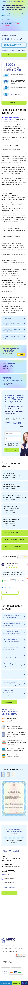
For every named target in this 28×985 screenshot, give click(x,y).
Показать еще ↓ (9, 702)
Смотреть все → (9, 598)
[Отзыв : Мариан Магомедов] (4, 581)
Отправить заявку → (14, 55)
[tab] (2, 587)
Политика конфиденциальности (11, 967)
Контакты (4, 951)
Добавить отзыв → (10, 593)
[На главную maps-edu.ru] (12, 940)
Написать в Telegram (10, 882)
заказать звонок (6, 874)
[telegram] (26, 983)
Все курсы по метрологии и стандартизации (12, 533)
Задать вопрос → (9, 893)
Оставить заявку (6, 983)
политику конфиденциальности (13, 445)
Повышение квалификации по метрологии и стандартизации (13, 547)
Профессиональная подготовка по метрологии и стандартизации (14, 540)
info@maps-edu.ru (8, 887)
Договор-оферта (13, 951)
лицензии (13, 94)
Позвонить (17, 983)
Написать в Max (9, 878)
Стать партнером (6, 948)
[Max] (23, 983)
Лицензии (14, 946)
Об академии (5, 946)
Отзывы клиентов (18, 948)
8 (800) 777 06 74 (8, 871)
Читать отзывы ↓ (14, 102)
